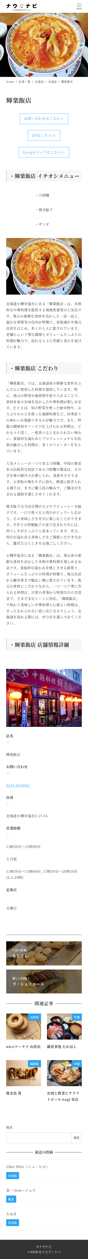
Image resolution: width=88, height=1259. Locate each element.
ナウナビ (45, 1246)
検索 (9, 1127)
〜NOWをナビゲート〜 (44, 1252)
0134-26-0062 (18, 785)
